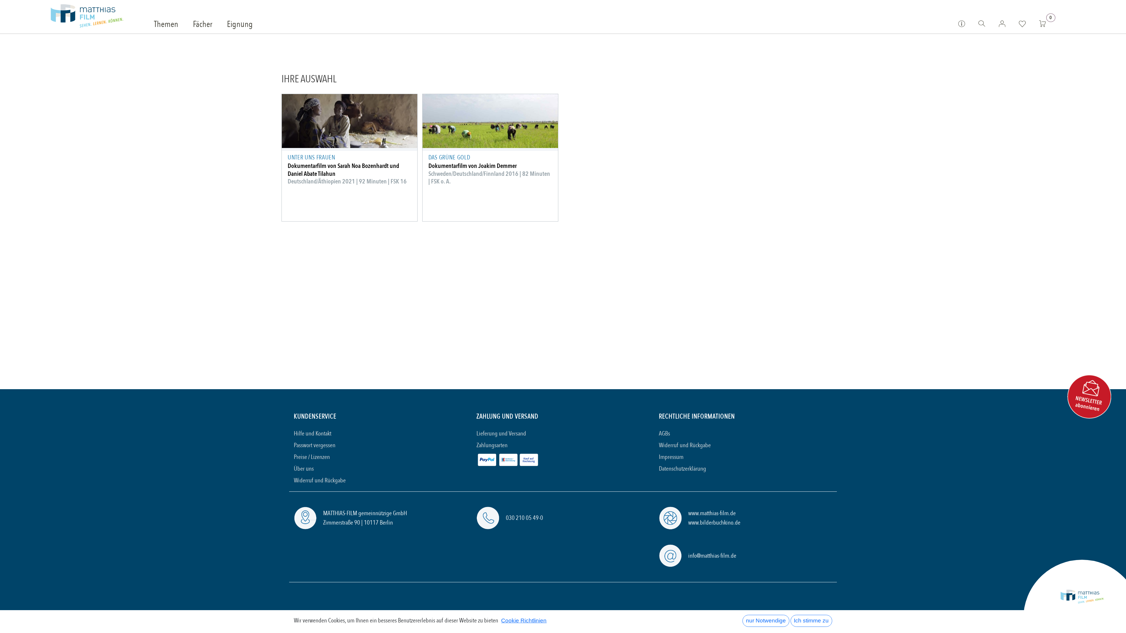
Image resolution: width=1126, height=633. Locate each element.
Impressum (671, 457)
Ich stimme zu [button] (811, 620)
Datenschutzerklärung (682, 468)
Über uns (304, 468)
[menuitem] (166, 24)
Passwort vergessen (314, 445)
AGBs (664, 433)
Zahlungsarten (492, 445)
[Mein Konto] (1002, 23)
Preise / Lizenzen (312, 457)
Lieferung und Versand (501, 433)
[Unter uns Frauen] (349, 121)
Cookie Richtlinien (524, 620)
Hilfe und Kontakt (312, 433)
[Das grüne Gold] (490, 121)
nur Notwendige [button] (766, 620)
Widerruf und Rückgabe (320, 480)
